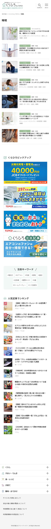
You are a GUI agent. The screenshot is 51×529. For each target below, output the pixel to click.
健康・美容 (35, 46)
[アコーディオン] (47, 467)
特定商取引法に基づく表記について (15, 509)
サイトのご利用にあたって (12, 498)
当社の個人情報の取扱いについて (14, 503)
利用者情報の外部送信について (13, 514)
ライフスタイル (36, 29)
